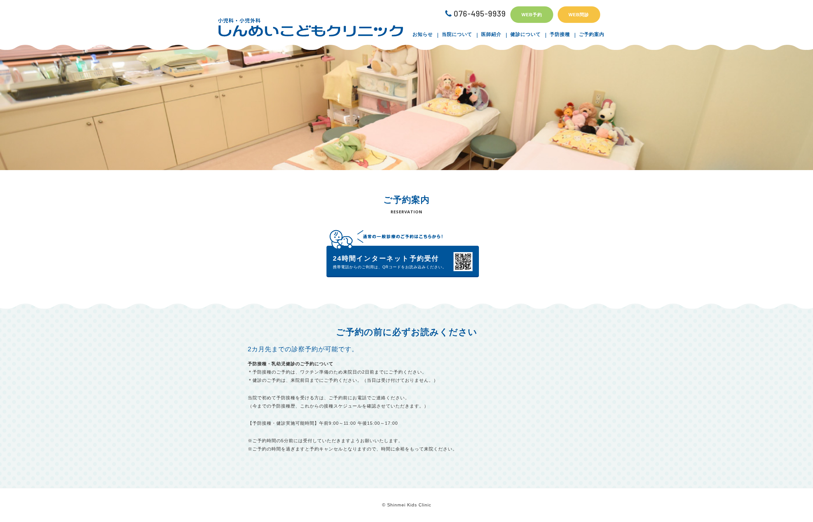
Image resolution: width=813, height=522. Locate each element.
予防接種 (560, 34)
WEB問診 (578, 14)
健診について (525, 34)
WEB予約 (531, 14)
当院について (457, 34)
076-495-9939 (480, 13)
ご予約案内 (591, 34)
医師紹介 (491, 34)
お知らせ (423, 34)
